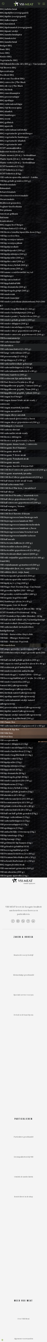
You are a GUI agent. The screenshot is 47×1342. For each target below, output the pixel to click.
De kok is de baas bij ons (23, 1015)
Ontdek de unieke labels (23, 1177)
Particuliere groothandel (23, 1137)
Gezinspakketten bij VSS (23, 1157)
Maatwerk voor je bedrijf (23, 955)
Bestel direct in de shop (23, 1197)
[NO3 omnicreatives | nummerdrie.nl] (4, 1340)
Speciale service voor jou (23, 995)
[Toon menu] (43, 3)
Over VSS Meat (23, 1319)
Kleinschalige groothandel (23, 975)
